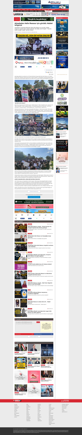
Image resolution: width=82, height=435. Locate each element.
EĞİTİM (50, 405)
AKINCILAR (28, 414)
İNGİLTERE (31, 9)
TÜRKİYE (27, 9)
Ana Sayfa (15, 404)
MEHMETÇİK (28, 419)
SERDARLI (39, 419)
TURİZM (50, 410)
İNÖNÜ (39, 418)
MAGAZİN (50, 422)
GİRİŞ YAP (38, 322)
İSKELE (27, 408)
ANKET (48, 9)
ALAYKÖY (27, 415)
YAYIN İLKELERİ (64, 408)
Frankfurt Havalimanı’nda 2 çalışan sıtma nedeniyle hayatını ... (63, 134)
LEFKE (27, 410)
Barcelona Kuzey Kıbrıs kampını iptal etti (63, 136)
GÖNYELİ (27, 413)
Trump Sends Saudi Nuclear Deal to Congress (63, 171)
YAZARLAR (19, 9)
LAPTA (39, 409)
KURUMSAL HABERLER (65, 404)
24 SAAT (50, 404)
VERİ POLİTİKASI (64, 406)
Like (23, 66)
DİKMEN (39, 406)
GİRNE (27, 404)
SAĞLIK (50, 406)
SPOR (49, 414)
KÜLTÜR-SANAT (51, 409)
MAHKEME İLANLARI (52, 423)
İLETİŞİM (63, 410)
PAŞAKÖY (39, 415)
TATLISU (39, 411)
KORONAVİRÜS (51, 415)
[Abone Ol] (49, 72)
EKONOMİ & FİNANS (51, 408)
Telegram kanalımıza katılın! (34, 197)
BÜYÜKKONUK (28, 418)
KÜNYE (63, 409)
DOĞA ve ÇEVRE (51, 420)
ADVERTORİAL (51, 418)
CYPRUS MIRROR (53, 9)
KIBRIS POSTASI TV (64, 411)
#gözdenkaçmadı (16, 406)
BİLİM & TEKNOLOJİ (51, 419)
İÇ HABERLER (23, 9)
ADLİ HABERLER (39, 9)
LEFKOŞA (27, 405)
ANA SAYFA (15, 9)
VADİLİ (39, 413)
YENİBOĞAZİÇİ (40, 420)
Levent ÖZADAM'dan (48, 11)
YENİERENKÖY (28, 420)
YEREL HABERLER (44, 9)
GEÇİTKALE (39, 414)
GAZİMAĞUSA (28, 406)
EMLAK (50, 411)
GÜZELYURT (28, 409)
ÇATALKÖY (39, 405)
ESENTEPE (39, 408)
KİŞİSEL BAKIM (51, 413)
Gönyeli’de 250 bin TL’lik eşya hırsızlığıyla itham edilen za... (64, 168)
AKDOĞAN (39, 410)
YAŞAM (50, 424)
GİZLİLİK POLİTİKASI (65, 405)
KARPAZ (27, 411)
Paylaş (30, 66)
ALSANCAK (39, 404)
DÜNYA (34, 9)
